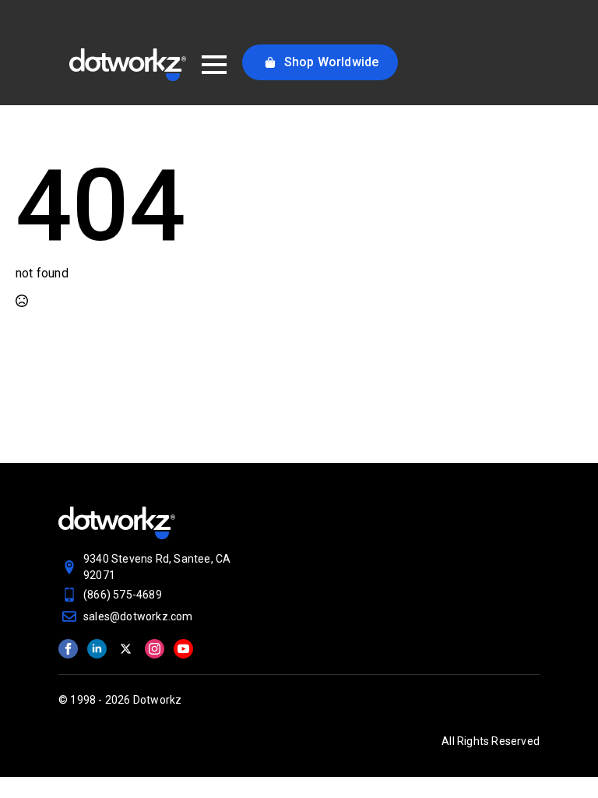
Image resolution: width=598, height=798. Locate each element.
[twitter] (125, 649)
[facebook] (68, 649)
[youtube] (183, 649)
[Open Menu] (214, 64)
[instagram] (154, 649)
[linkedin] (97, 649)
